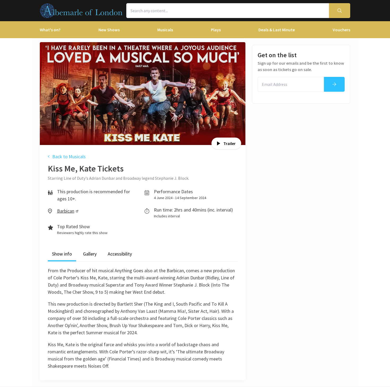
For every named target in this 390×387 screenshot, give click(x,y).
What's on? (50, 29)
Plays (216, 29)
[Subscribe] (334, 84)
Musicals (165, 29)
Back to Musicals (69, 156)
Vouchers (341, 29)
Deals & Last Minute (276, 29)
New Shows (109, 29)
